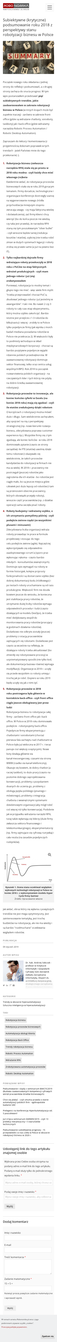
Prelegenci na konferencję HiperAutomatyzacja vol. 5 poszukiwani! (28, 1112)
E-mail (7, 1245)
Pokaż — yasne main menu (49, 7)
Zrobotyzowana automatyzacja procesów (25, 1066)
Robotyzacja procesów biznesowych (23, 1026)
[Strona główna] (16, 8)
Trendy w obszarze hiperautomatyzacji (22, 1002)
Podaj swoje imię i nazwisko (19, 1191)
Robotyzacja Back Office (17, 1040)
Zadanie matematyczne (17, 1278)
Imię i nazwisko (12, 1232)
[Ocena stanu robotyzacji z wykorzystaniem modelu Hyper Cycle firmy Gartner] (28, 867)
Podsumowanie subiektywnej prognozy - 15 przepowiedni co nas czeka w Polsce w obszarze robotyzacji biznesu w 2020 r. (26, 1132)
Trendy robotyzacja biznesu (19, 1046)
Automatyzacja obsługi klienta (20, 1033)
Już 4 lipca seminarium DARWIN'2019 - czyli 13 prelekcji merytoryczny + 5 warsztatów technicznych (25, 1122)
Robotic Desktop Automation (19, 1073)
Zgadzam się (47, 1336)
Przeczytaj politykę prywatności (14, 1327)
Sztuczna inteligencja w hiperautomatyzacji (24, 1005)
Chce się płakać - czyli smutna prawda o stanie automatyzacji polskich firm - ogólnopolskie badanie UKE (26, 1102)
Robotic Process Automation (19, 1053)
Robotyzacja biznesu (16, 1020)
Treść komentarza (14, 1257)
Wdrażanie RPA (13, 1060)
